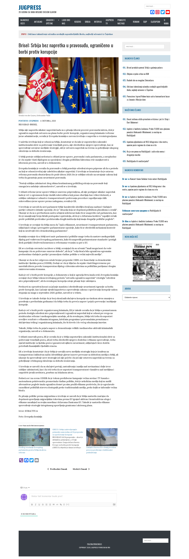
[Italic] (35, 504)
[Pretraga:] (157, 6)
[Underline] (39, 504)
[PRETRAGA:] (155, 540)
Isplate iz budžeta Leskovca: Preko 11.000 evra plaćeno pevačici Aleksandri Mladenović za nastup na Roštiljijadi (148, 132)
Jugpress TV (110, 22)
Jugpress (34, 121)
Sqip (145, 21)
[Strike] (43, 504)
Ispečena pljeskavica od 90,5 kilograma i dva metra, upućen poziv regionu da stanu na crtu (147, 143)
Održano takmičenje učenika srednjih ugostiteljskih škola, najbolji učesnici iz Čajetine (70, 34)
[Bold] (32, 504)
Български (155, 21)
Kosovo (77, 21)
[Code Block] (57, 504)
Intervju (98, 21)
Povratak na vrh (104, 547)
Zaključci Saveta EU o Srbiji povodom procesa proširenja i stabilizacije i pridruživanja (101, 450)
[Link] (61, 504)
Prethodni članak (58, 469)
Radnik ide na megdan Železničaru (140, 80)
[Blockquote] (53, 504)
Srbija (87, 21)
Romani (136, 21)
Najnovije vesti (24, 22)
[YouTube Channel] (167, 12)
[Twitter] (162, 12)
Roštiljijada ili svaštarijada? (138, 161)
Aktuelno (38, 21)
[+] (67, 504)
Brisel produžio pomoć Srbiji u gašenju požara (145, 67)
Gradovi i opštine (50, 22)
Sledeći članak (80, 469)
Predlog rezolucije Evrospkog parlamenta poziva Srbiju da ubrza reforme (32, 450)
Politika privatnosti (94, 544)
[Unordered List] (50, 504)
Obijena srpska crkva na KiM (138, 73)
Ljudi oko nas (66, 22)
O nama (166, 22)
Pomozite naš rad (122, 22)
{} (64, 504)
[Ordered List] (46, 504)
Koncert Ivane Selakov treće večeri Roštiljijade (148, 178)
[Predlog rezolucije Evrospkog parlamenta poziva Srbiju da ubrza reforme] (34, 437)
